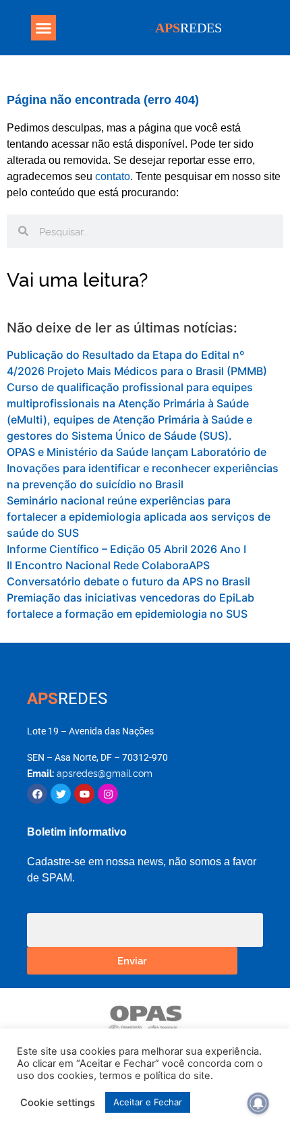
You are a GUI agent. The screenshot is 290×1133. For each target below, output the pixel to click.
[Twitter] (61, 794)
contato (112, 176)
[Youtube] (84, 794)
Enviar (132, 960)
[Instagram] (108, 794)
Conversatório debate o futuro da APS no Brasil (128, 581)
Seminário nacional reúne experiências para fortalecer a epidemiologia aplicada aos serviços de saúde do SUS (138, 517)
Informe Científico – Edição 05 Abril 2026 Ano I (126, 549)
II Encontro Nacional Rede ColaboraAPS (108, 565)
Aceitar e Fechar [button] (147, 1102)
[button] (44, 27)
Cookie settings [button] (57, 1103)
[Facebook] (37, 794)
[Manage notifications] (258, 1103)
